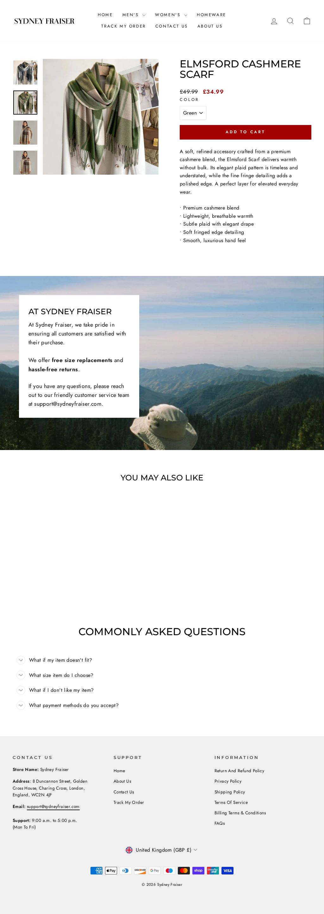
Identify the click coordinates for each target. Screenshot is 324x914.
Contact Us (171, 26)
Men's (131, 15)
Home (105, 15)
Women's (169, 15)
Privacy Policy (228, 781)
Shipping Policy (230, 792)
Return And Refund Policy (240, 770)
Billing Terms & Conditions (240, 813)
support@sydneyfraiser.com (53, 806)
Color (189, 100)
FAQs (220, 823)
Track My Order (123, 26)
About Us (210, 26)
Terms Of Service (231, 802)
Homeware (211, 15)
